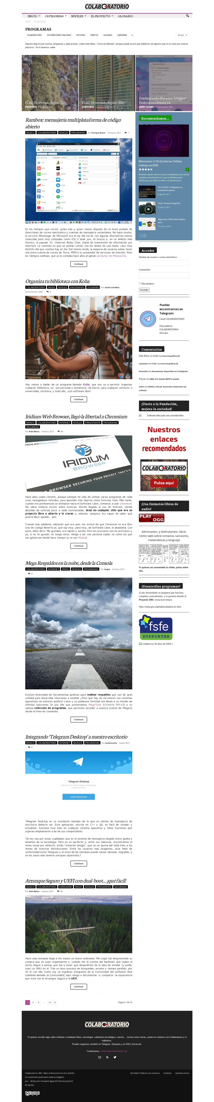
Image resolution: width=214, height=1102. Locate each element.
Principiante (92, 422)
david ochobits (112, 287)
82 (62, 891)
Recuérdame (148, 283)
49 (62, 431)
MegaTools (95, 704)
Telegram (105, 1044)
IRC (51, 242)
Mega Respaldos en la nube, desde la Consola (68, 562)
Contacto (168, 1073)
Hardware (122, 35)
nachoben (143, 364)
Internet (64, 422)
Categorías (54, 16)
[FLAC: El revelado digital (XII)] (50, 93)
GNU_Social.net (133, 1044)
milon (141, 387)
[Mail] (99, 1057)
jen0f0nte (31, 107)
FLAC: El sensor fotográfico (169, 203)
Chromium (126, 503)
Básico (30, 132)
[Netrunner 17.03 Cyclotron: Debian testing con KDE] (164, 140)
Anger (107, 569)
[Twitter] (114, 1057)
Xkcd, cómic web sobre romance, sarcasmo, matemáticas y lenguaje (164, 536)
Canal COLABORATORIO (171, 319)
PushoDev (143, 371)
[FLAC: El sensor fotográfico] (147, 208)
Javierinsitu (111, 743)
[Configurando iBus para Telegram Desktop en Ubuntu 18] (164, 93)
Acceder (144, 290)
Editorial (80, 35)
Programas (78, 132)
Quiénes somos (182, 1073)
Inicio (32, 16)
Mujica (82, 537)
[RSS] (107, 1057)
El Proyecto (100, 16)
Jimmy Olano (146, 107)
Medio (51, 287)
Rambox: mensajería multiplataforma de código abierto (73, 123)
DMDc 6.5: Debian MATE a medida (164, 379)
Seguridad (32, 426)
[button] (187, 16)
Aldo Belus (34, 431)
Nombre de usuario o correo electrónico (158, 257)
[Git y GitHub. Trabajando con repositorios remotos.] (147, 192)
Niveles (77, 16)
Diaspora (116, 1044)
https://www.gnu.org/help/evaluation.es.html (160, 607)
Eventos (94, 35)
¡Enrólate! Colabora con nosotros (145, 1073)
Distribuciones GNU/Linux (59, 35)
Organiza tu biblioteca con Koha (57, 280)
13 (49, 1002)
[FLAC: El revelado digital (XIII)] (107, 93)
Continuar (78, 264)
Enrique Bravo (98, 132)
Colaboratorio (34, 35)
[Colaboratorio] (107, 6)
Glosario (125, 16)
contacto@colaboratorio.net (113, 1051)
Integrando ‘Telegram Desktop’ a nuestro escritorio (76, 736)
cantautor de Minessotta (111, 255)
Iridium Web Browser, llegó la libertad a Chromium (76, 416)
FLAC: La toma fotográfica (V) (166, 356)
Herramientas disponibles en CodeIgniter (170, 371)
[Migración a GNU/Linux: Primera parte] (147, 224)
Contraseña (144, 269)
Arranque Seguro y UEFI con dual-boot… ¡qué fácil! (75, 880)
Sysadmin (93, 287)
